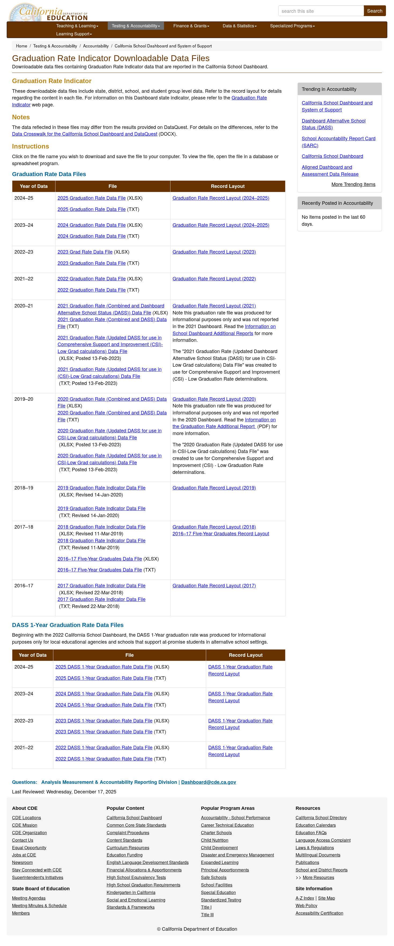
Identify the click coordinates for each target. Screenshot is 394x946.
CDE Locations (26, 817)
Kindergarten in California (131, 892)
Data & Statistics (238, 26)
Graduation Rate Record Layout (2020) (214, 398)
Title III (207, 914)
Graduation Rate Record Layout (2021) (214, 305)
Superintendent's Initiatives (37, 877)
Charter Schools (216, 832)
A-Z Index (305, 898)
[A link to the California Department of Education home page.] (47, 12)
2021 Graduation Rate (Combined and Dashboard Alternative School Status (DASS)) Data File (113, 309)
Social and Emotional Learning (136, 900)
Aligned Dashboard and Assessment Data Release (330, 170)
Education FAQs (311, 832)
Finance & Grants (190, 26)
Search (374, 10)
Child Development (219, 847)
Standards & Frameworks (131, 907)
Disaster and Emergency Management (237, 855)
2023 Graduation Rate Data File (98, 262)
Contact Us (22, 840)
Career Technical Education (227, 825)
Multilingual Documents (318, 855)
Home (21, 46)
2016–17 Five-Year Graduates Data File (108, 558)
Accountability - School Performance (235, 817)
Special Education (218, 892)
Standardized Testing (221, 900)
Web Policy (306, 905)
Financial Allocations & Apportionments (144, 870)
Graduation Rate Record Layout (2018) (214, 526)
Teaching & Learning (76, 26)
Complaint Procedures (128, 832)
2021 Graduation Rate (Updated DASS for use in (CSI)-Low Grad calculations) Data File (110, 375)
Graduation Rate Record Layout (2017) (214, 585)
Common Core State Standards (136, 825)
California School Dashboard (332, 155)
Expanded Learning (220, 862)
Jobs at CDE (24, 855)
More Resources (318, 877)
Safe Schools (213, 877)
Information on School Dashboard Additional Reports (224, 329)
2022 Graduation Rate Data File (100, 278)
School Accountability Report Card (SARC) (339, 142)
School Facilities (216, 885)
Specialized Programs (291, 26)
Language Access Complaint (323, 840)
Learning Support (72, 34)
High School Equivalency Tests (136, 877)
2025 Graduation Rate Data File (100, 197)
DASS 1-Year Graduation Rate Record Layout (240, 670)
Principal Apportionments (225, 870)
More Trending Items (354, 183)
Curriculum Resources (128, 847)
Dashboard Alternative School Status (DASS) (334, 124)
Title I (206, 907)
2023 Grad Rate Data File (93, 251)
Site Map (326, 898)
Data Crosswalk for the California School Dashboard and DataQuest (94, 133)
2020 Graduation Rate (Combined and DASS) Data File (112, 402)
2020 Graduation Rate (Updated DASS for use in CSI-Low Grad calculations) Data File (110, 437)
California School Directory (321, 817)
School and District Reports (322, 870)
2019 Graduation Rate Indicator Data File (102, 491)
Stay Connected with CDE (37, 870)
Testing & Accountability (134, 26)
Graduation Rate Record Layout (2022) (214, 278)
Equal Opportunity (29, 847)
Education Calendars (316, 825)
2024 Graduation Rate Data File (100, 224)
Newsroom (22, 862)
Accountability (96, 46)
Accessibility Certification (319, 913)
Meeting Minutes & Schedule (39, 905)
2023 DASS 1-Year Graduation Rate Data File (112, 720)
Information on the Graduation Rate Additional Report (224, 423)
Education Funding (125, 855)
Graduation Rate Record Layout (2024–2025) (221, 197)
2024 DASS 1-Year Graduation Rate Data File (112, 693)
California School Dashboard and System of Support (163, 46)
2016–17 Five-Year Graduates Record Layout (221, 533)
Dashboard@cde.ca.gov (208, 781)
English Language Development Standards (148, 862)
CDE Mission (24, 825)
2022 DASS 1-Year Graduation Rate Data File (112, 747)
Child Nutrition (214, 840)
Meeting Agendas (29, 898)
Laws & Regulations (315, 847)
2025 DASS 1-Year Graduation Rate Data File (112, 666)
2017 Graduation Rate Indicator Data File (102, 589)
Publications (307, 862)
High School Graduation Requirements (143, 885)
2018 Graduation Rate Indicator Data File (102, 530)
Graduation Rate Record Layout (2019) (214, 487)
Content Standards (124, 840)
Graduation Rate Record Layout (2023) (214, 251)
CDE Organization (29, 832)
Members (21, 913)
